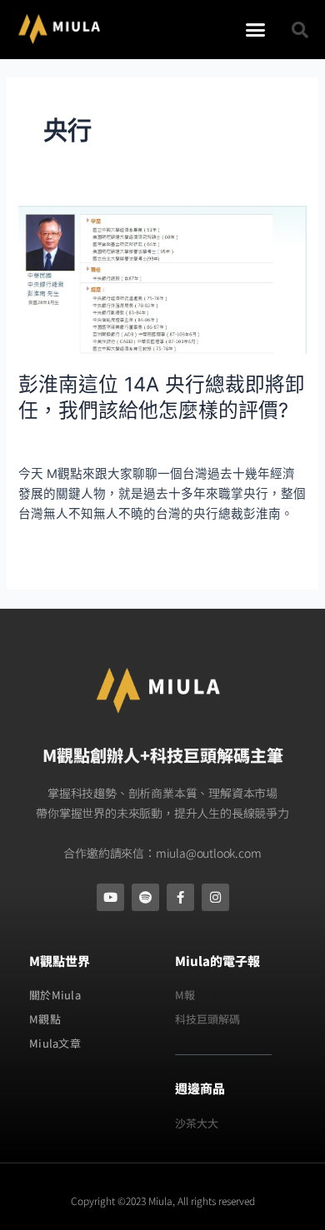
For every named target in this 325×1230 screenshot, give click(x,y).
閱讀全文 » (48, 552)
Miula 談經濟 (155, 442)
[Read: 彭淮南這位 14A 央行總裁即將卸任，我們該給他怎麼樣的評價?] (162, 278)
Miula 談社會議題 (65, 442)
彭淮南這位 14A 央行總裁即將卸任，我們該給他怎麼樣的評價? (161, 397)
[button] (256, 30)
